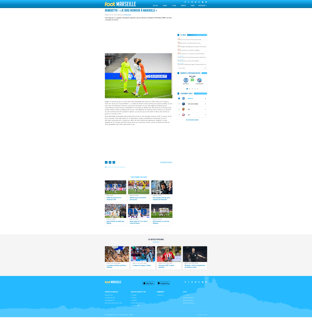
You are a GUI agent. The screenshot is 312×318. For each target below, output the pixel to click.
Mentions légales (188, 303)
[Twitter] (188, 2)
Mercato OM (108, 295)
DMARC (131, 314)
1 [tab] (187, 88)
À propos (185, 295)
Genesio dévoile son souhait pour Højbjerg (115, 222)
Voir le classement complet (192, 120)
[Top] (308, 314)
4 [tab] (195, 88)
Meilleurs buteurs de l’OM (113, 303)
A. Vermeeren (135, 305)
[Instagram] (192, 2)
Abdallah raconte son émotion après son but (138, 198)
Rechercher (201, 5)
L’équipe (165, 5)
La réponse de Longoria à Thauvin (142, 265)
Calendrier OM (109, 300)
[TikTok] (195, 2)
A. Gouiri (133, 297)
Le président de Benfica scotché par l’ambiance (116, 266)
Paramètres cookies (202, 314)
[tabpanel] (192, 81)
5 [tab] (197, 88)
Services (183, 5)
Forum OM (160, 295)
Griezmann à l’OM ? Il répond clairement (166, 266)
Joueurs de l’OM (110, 297)
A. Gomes (133, 295)
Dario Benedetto (121, 167)
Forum (192, 5)
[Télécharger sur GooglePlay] (206, 2)
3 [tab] (192, 88)
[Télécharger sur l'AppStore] (202, 2)
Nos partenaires (188, 297)
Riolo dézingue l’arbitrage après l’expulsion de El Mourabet (161, 198)
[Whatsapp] (114, 162)
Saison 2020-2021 (111, 167)
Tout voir (182, 68)
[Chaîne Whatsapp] (199, 2)
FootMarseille (127, 14)
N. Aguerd (134, 300)
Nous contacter (188, 300)
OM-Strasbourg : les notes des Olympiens (161, 222)
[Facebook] (185, 2)
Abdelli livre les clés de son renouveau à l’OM (114, 198)
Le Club (174, 5)
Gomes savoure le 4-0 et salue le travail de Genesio (138, 222)
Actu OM (155, 5)
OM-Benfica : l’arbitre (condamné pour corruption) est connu (195, 266)
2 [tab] (189, 88)
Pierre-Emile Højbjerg (138, 303)
